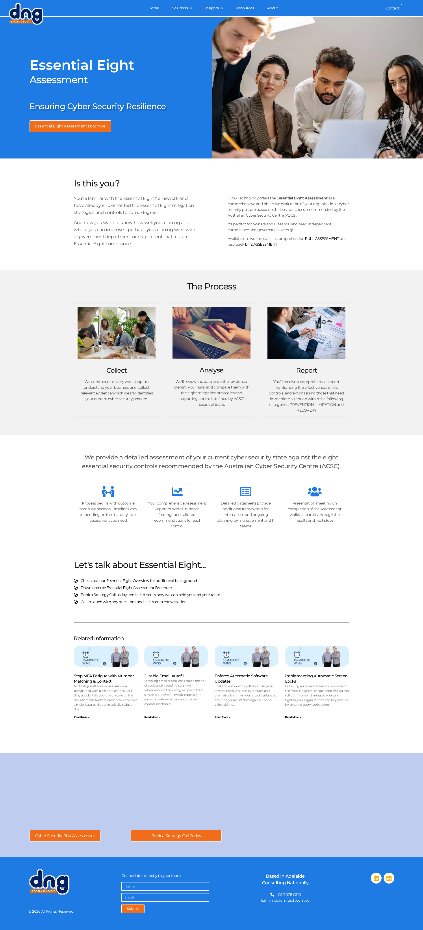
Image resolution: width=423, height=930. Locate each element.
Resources (245, 8)
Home (153, 8)
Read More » (82, 717)
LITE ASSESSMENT (261, 244)
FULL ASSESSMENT (322, 238)
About (272, 8)
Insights (212, 8)
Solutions (180, 8)
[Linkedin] (376, 878)
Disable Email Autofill (164, 676)
